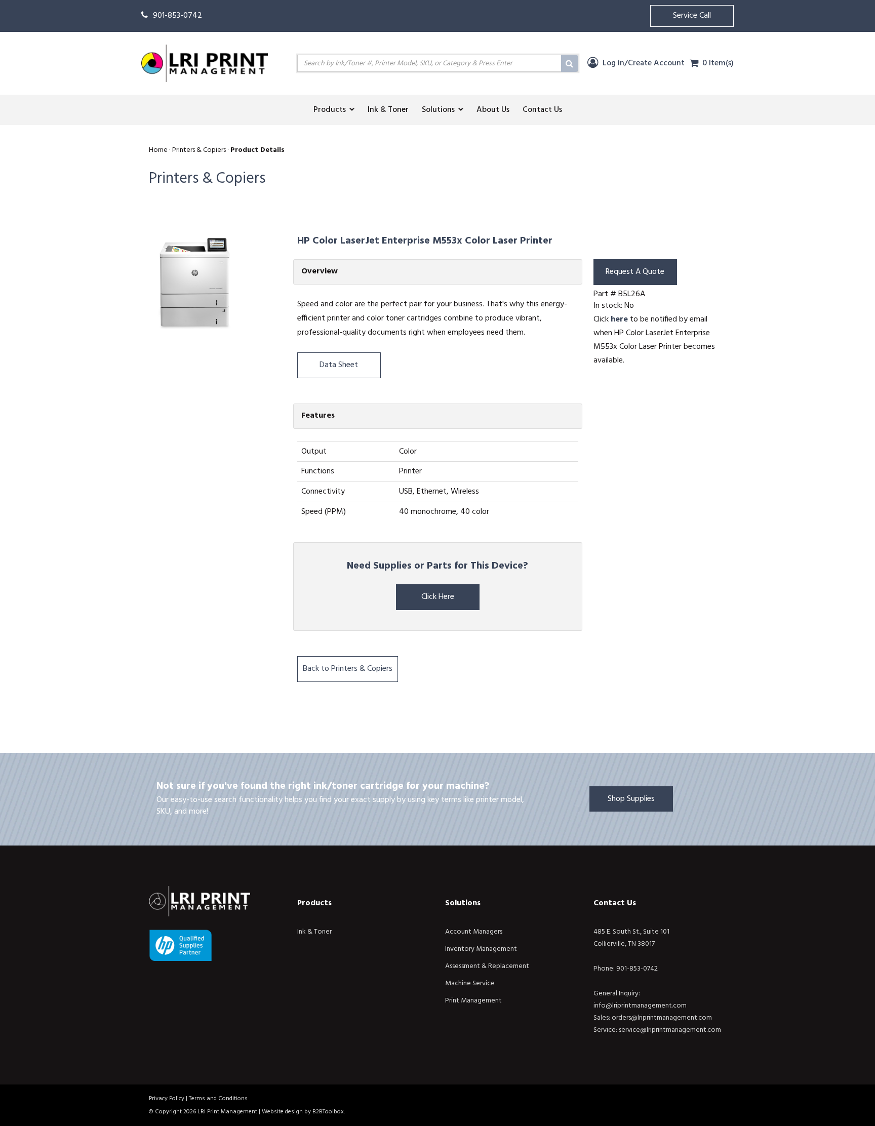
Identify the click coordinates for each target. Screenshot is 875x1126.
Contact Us (614, 903)
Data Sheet (339, 365)
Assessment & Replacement (487, 966)
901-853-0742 (177, 15)
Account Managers (473, 932)
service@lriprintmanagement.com (670, 1030)
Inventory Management (481, 949)
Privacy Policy (166, 1099)
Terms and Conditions (218, 1099)
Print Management (473, 1001)
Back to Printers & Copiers (347, 668)
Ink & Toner (314, 932)
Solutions (463, 903)
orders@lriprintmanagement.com (662, 1018)
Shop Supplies (631, 799)
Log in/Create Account (643, 63)
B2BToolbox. (328, 1112)
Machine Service (470, 983)
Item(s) (718, 63)
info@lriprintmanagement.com (640, 1006)
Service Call (692, 15)
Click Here (437, 597)
